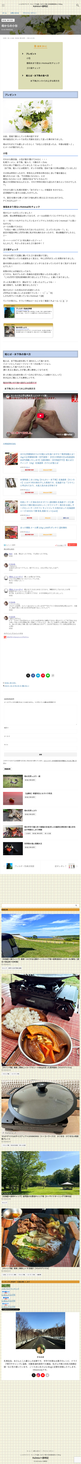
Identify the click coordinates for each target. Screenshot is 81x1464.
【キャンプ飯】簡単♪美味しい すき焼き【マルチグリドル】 (25, 1268)
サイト (6, 745)
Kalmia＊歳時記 (40, 6)
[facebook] (33, 675)
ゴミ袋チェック (33, 68)
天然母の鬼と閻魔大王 (33, 843)
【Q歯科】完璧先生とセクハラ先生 (38, 793)
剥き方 (7, 686)
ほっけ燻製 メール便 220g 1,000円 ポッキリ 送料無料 (43, 527)
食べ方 (19, 686)
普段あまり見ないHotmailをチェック (43, 63)
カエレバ (28, 467)
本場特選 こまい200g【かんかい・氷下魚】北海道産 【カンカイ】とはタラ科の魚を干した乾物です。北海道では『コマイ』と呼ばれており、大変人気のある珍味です (47, 482)
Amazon (47, 518)
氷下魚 (15, 686)
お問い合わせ (15, 13)
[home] (47, 1375)
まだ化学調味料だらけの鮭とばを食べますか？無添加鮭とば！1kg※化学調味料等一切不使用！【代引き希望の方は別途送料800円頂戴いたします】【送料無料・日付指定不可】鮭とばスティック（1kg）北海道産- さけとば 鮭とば (47, 458)
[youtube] (43, 1375)
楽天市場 (29, 518)
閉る (44, 46)
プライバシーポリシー (30, 13)
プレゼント (31, 53)
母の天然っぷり (30, 810)
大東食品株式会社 (9, 443)
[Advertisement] (40, 656)
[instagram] (38, 1375)
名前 (6, 728)
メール (7, 736)
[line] (48, 675)
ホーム (4, 13)
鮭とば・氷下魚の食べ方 (37, 75)
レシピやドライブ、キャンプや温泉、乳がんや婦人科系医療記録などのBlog (40, 1455)
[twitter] (28, 675)
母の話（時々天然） (10, 683)
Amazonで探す (47, 470)
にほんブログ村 (8, 1294)
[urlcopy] (53, 675)
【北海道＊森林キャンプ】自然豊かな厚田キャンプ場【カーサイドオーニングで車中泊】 (36, 1196)
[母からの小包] (38, 675)
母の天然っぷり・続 (32, 776)
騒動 (23, 686)
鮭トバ (27, 686)
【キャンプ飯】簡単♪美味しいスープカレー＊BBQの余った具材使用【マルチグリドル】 (37, 1067)
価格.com (66, 518)
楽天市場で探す (29, 470)
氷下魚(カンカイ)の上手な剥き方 (44, 80)
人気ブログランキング (10, 1288)
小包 (28, 58)
